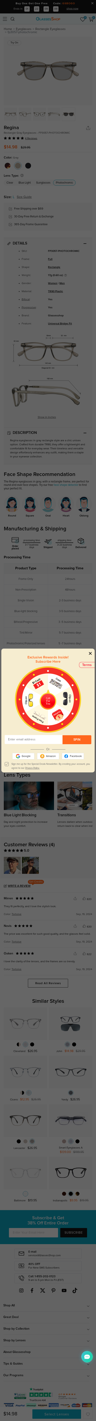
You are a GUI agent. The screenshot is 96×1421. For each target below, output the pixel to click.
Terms (87, 665)
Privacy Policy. (32, 768)
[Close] (90, 653)
